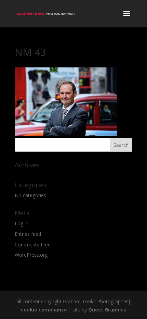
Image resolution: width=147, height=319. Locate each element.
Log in (21, 223)
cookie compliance (44, 309)
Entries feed (28, 234)
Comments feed (33, 244)
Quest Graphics (107, 309)
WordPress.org (31, 255)
